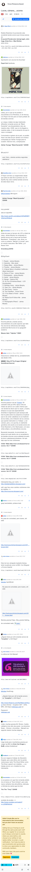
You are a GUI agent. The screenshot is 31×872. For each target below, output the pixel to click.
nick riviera (6, 556)
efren (4, 579)
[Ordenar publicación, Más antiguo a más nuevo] (3, 19)
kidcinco (5, 57)
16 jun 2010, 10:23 (17, 353)
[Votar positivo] (19, 52)
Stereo (5, 500)
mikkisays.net (16, 707)
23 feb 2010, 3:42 (22, 26)
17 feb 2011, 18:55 (19, 755)
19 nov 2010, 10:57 (21, 400)
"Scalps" (19, 402)
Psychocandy (7, 191)
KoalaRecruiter (7, 173)
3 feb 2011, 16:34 (20, 688)
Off (2, 14)
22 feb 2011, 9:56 (21, 777)
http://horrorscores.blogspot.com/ (12, 491)
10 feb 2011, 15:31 (17, 721)
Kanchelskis (6, 110)
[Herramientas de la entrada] (28, 52)
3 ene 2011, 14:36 (17, 516)
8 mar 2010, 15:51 (22, 173)
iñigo (4, 739)
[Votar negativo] (25, 52)
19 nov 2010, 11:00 (18, 500)
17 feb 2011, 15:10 (17, 739)
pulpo (4, 353)
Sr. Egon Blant (7, 26)
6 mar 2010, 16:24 (21, 110)
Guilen (5, 634)
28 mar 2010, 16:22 (22, 230)
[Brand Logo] (4, 4)
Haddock (5, 755)
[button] (2, 869)
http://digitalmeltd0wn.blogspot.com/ (13, 484)
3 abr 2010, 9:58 (21, 319)
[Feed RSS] (22, 14)
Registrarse (6, 857)
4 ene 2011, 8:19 (17, 579)
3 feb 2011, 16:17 (20, 651)
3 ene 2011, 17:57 (20, 556)
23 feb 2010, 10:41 (19, 57)
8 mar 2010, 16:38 (22, 191)
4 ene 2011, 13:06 (18, 634)
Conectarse (15, 857)
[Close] (28, 818)
